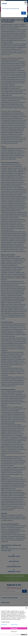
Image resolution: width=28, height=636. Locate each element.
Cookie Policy (14, 624)
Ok (23, 13)
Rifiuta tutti (14, 631)
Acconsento (14, 628)
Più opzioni (3, 624)
